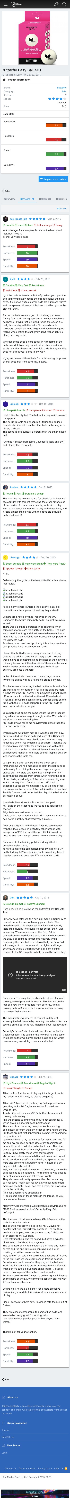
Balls (64, 91)
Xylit (12, 279)
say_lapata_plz (18, 218)
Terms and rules (27, 1468)
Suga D (14, 1076)
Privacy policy (45, 1468)
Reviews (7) (27, 198)
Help (56, 1468)
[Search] (64, 4)
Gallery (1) (45, 198)
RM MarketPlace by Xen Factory (27, 1477)
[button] (6, 4)
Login (4, 1452)
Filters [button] (60, 208)
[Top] (62, 1468)
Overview (9, 198)
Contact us (8, 1437)
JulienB (14, 403)
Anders (14, 487)
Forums (6, 1430)
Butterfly (61, 87)
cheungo (15, 557)
